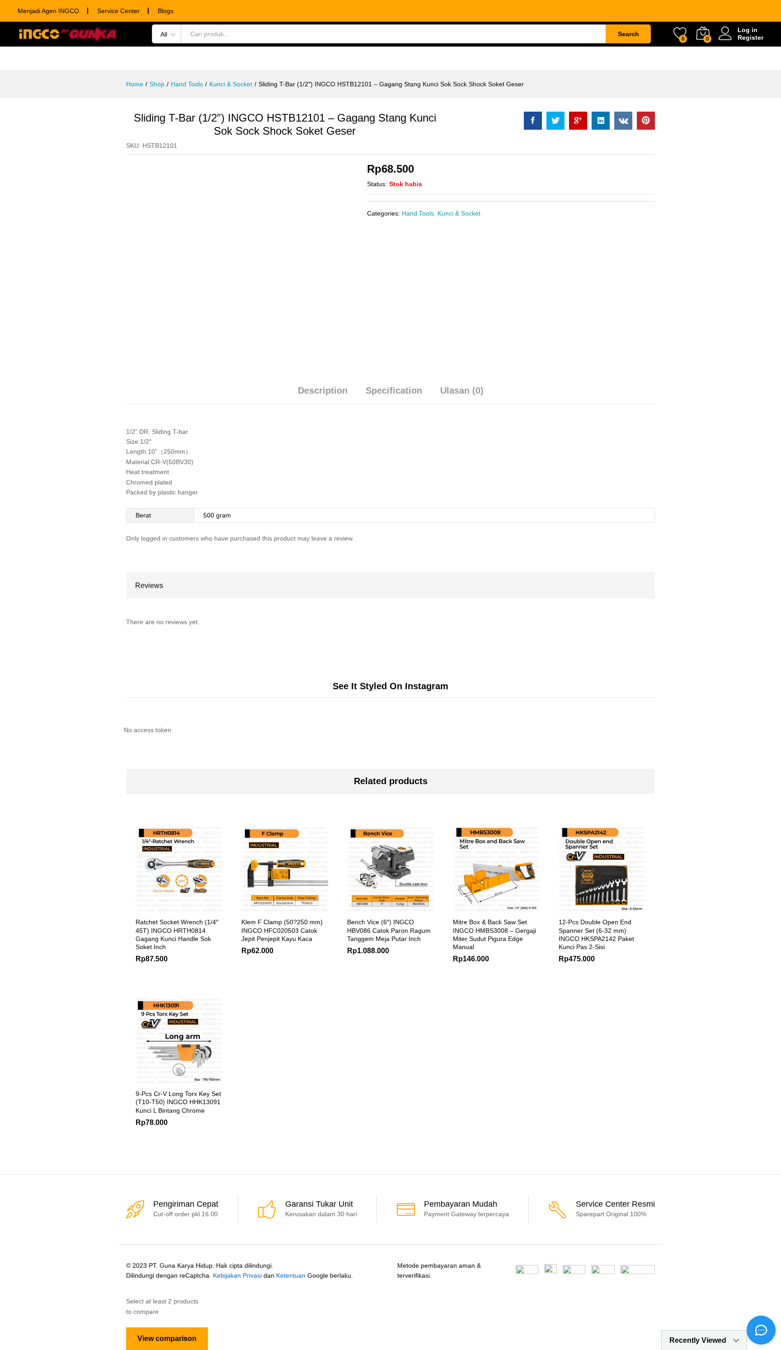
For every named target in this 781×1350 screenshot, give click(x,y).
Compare (210, 907)
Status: (377, 184)
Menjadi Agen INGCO (48, 10)
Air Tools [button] (436, 58)
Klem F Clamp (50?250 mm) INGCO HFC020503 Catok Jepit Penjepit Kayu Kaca (282, 930)
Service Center (118, 10)
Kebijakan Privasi (237, 1275)
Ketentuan (291, 1275)
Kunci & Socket (459, 213)
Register (750, 37)
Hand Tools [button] (215, 58)
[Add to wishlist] (189, 907)
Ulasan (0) (462, 390)
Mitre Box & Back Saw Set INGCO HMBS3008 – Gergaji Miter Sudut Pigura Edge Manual (494, 934)
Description (323, 390)
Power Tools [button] (147, 58)
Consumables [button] (284, 58)
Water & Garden (552, 58)
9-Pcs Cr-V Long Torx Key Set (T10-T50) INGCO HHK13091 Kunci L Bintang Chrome (178, 1102)
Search (628, 34)
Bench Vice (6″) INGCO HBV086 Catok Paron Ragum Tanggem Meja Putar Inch (389, 930)
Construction (631, 58)
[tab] (323, 394)
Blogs (166, 10)
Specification (394, 390)
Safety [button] (487, 58)
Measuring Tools (365, 58)
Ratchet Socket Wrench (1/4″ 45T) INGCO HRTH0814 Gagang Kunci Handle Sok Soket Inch (177, 934)
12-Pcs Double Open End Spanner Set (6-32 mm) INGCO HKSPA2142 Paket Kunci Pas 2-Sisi (596, 934)
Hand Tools (418, 213)
